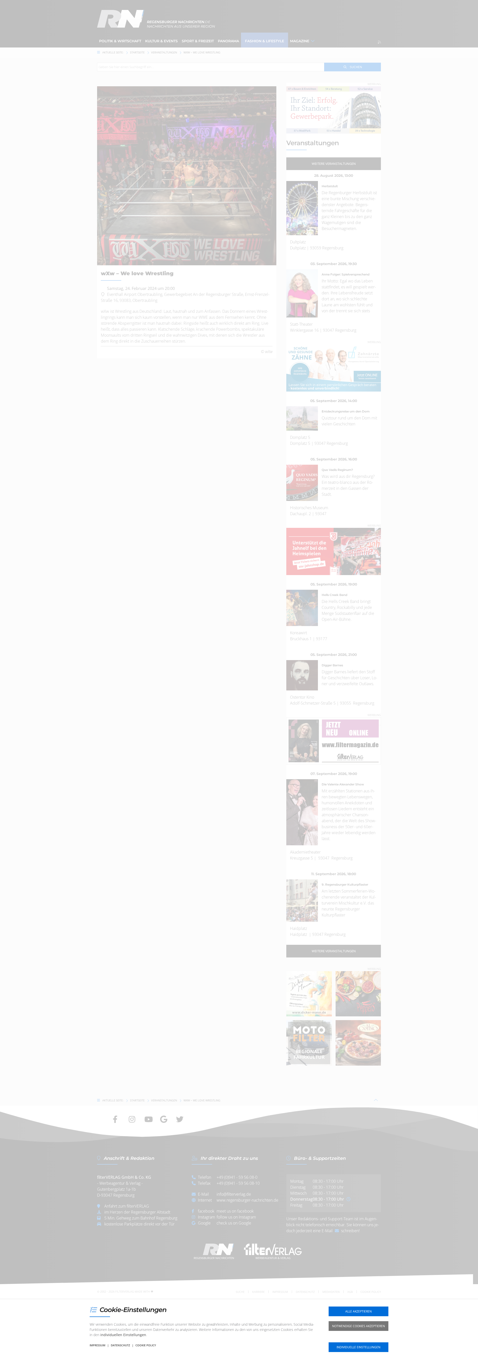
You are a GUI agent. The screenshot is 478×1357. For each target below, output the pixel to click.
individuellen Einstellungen (123, 1334)
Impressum (97, 1345)
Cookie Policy (145, 1345)
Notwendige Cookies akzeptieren (358, 1326)
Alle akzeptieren (358, 1311)
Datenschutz (120, 1345)
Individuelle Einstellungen (358, 1347)
